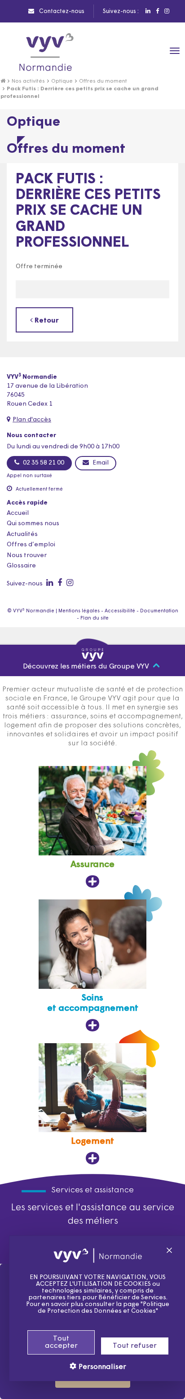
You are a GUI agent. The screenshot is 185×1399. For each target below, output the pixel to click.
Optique (62, 81)
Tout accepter (61, 1342)
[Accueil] (2, 81)
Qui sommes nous (33, 523)
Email (100, 463)
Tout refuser (135, 1346)
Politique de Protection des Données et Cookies (104, 1308)
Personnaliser (101, 1367)
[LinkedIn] (147, 11)
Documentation (159, 611)
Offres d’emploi (31, 544)
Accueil (18, 513)
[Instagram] (166, 11)
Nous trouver (27, 555)
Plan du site (94, 618)
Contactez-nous (61, 11)
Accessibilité (120, 611)
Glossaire (21, 565)
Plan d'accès (32, 419)
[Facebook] (157, 11)
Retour (46, 320)
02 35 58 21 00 (43, 463)
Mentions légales (79, 611)
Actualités (22, 534)
